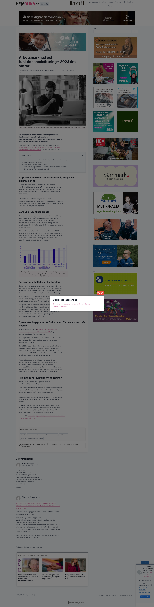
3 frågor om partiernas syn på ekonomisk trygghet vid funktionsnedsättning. (71, 305)
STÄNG (100, 293)
